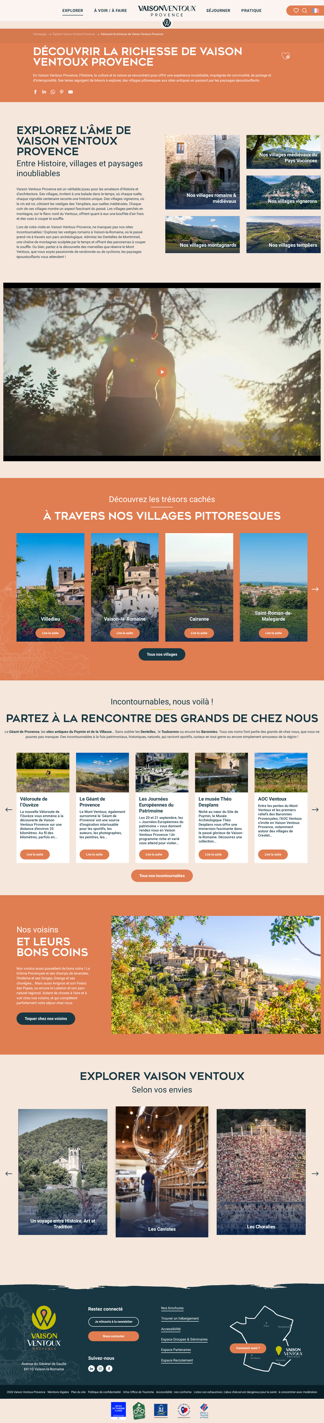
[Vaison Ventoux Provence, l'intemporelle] (162, 372)
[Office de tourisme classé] (118, 1410)
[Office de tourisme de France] (204, 1410)
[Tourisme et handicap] (160, 1410)
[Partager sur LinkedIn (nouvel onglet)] (44, 92)
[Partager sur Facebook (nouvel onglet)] (35, 92)
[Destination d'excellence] (184, 1410)
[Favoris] (296, 10)
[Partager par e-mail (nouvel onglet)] (70, 92)
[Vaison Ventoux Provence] (167, 16)
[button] (305, 10)
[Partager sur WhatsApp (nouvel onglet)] (53, 92)
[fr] (316, 10)
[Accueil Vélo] (139, 1410)
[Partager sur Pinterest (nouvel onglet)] (62, 92)
